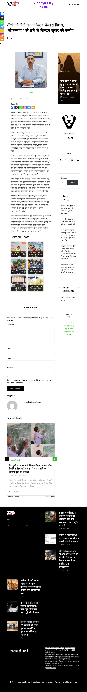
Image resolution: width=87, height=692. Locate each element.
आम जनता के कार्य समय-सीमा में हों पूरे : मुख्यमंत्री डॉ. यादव (62, 654)
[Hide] (1, 43)
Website (10, 368)
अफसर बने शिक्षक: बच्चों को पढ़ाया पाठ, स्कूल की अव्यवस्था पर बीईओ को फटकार (68, 268)
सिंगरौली (65, 78)
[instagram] (72, 5)
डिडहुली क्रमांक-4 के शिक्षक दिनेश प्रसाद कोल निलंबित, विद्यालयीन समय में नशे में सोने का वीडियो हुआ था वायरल (68, 252)
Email (9, 358)
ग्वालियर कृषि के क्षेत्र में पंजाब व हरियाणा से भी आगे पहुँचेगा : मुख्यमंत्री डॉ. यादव (62, 667)
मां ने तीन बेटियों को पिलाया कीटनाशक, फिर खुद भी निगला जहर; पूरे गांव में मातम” (30, 607)
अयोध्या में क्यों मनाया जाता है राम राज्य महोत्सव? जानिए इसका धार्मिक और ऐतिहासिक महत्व (31, 587)
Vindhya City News (43, 4)
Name (10, 349)
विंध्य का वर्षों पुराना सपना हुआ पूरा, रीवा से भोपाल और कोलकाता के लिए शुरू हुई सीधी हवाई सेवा (68, 235)
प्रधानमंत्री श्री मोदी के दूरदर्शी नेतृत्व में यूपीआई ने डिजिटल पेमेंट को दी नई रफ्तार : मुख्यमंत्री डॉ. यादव (62, 658)
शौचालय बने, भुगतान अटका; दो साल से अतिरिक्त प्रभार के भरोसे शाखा (68, 209)
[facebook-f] (69, 5)
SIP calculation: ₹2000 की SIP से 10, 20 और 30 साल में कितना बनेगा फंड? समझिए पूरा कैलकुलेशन (69, 559)
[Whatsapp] (21, 107)
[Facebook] (13, 107)
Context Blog (72, 682)
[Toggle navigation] (8, 13)
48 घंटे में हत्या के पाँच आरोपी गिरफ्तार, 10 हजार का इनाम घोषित (68, 92)
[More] (33, 107)
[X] (17, 107)
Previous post (13, 497)
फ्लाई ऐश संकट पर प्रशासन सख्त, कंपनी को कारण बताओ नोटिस (69, 221)
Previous (7, 459)
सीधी (31, 93)
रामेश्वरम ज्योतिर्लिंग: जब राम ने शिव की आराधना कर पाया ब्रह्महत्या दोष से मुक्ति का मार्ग (69, 519)
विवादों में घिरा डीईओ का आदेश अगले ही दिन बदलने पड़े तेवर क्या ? (69, 538)
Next (55, 459)
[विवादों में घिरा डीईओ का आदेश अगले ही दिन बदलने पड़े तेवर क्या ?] (50, 540)
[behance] (78, 5)
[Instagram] (25, 107)
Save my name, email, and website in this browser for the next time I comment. (29, 381)
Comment (11, 324)
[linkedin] (75, 5)
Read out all (14, 489)
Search (64, 178)
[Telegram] (29, 107)
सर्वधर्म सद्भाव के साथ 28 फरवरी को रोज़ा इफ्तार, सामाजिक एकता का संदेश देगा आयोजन (30, 628)
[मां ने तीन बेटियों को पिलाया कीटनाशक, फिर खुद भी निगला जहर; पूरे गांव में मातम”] (12, 609)
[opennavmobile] (79, 13)
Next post (50, 497)
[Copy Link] (2, 31)
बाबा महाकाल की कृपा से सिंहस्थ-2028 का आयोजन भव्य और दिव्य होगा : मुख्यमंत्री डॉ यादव (62, 662)
